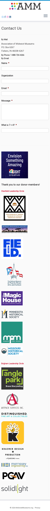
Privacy (37, 508)
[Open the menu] (46, 16)
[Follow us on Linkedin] (10, 17)
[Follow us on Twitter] (3, 17)
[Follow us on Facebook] (5, 17)
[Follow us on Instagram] (8, 17)
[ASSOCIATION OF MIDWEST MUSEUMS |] (25, 6)
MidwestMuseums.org (24, 508)
